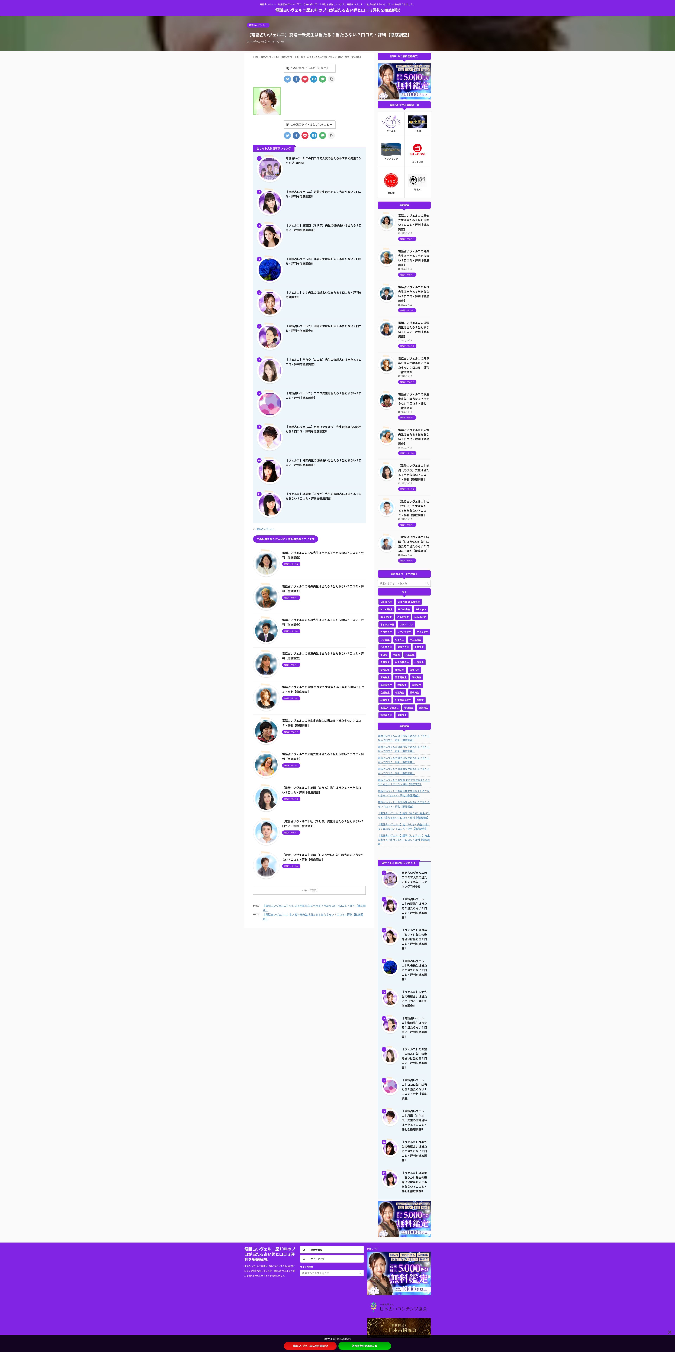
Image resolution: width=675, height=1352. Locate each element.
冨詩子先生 (403, 647)
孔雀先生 (409, 654)
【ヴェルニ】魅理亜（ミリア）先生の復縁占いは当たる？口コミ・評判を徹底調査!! (414, 939)
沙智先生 (414, 669)
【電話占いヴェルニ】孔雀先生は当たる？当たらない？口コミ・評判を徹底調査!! (414, 970)
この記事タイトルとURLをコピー (311, 68)
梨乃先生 (385, 669)
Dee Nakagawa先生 (409, 601)
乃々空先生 (386, 647)
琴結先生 (416, 677)
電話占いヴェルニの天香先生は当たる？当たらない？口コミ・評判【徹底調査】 (404, 804)
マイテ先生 (422, 632)
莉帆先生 (414, 692)
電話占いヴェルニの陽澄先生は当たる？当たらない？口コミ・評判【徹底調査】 (404, 771)
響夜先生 (408, 707)
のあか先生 (403, 617)
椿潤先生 (399, 669)
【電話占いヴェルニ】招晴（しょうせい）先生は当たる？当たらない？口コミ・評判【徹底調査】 (404, 840)
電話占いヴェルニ (265, 529)
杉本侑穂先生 (402, 662)
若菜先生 (399, 692)
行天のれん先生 (403, 700)
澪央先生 (385, 677)
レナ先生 (385, 639)
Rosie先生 (386, 617)
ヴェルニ (399, 639)
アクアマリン (406, 624)
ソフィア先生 (404, 632)
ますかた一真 (387, 624)
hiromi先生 (386, 609)
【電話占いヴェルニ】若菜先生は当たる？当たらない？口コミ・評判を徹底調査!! (414, 908)
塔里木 (396, 654)
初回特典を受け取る (363, 1345)
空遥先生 (385, 692)
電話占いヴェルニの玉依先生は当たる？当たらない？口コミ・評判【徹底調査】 (404, 738)
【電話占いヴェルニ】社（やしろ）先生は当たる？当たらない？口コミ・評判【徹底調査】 (404, 826)
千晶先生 (419, 647)
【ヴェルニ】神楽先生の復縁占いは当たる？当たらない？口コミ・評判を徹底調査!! (414, 1151)
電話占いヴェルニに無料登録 (309, 1345)
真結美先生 (386, 685)
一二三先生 (415, 639)
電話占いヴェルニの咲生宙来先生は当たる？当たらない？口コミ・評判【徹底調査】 (404, 793)
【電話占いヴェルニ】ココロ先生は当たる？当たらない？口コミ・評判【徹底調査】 (414, 1089)
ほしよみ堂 (420, 617)
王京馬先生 (401, 677)
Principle (421, 609)
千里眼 (383, 654)
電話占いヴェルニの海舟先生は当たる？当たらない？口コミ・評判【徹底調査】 (404, 749)
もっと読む (310, 890)
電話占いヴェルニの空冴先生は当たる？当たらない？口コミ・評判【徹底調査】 (404, 760)
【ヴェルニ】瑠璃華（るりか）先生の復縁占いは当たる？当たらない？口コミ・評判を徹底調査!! (414, 1182)
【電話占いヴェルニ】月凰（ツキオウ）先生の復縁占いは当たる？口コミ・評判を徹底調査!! (414, 1120)
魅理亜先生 (386, 715)
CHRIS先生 (386, 601)
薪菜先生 (385, 700)
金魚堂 (420, 700)
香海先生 (423, 707)
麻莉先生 (402, 715)
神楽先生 (402, 685)
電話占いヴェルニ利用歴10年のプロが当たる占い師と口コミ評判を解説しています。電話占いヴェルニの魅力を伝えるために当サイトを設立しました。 (269, 1270)
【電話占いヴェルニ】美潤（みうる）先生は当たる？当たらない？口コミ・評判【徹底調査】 (404, 815)
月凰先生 (385, 662)
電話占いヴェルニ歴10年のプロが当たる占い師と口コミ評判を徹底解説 (337, 10)
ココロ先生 (386, 632)
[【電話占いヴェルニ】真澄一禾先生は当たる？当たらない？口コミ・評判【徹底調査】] (313, 79)
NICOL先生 (404, 609)
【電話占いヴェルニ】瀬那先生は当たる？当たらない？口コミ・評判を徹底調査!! (414, 1027)
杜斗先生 (419, 662)
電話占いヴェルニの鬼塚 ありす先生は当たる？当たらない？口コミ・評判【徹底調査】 (404, 782)
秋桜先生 (416, 685)
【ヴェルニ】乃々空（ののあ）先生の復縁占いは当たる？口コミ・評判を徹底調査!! (414, 1058)
